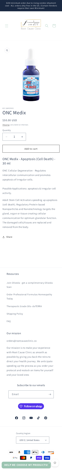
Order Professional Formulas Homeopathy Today (29, 296)
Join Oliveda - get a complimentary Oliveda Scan (30, 284)
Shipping (5, 125)
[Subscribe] (50, 394)
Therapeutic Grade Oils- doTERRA (24, 306)
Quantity (6, 130)
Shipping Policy (15, 313)
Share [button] (9, 236)
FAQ (9, 321)
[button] (6, 25)
